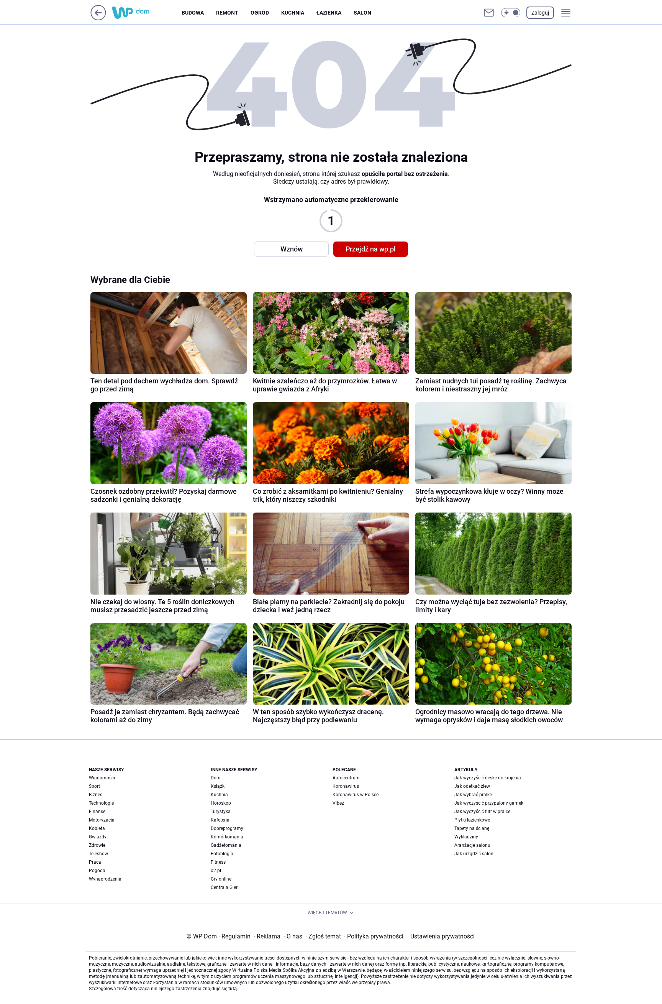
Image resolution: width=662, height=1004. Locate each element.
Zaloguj (540, 13)
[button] (510, 12)
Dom (216, 778)
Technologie (101, 803)
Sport (94, 786)
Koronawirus (346, 786)
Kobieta (97, 828)
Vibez (338, 803)
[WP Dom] (147, 13)
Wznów (291, 249)
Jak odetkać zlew (472, 786)
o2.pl (216, 870)
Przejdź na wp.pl (371, 249)
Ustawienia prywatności (441, 936)
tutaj (233, 988)
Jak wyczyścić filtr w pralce (482, 811)
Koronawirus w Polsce (356, 794)
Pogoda (97, 870)
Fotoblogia (222, 853)
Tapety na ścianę (471, 828)
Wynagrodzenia (105, 879)
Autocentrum (346, 778)
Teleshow (98, 853)
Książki (218, 786)
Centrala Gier (224, 887)
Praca (95, 862)
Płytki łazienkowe (472, 820)
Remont (227, 13)
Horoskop (221, 803)
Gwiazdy (98, 837)
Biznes (95, 794)
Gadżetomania (226, 845)
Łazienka (328, 13)
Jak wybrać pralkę (473, 794)
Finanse (97, 811)
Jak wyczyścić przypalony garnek (488, 803)
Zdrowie (97, 845)
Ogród (260, 13)
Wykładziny (466, 837)
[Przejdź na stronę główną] (98, 18)
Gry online (221, 879)
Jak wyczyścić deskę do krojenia (487, 778)
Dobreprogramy (227, 828)
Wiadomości (102, 778)
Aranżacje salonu (472, 845)
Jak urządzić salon (473, 853)
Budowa (193, 13)
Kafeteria (220, 820)
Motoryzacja (102, 820)
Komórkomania (227, 837)
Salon (362, 13)
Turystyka (221, 811)
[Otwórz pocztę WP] (489, 13)
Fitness (218, 862)
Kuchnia (292, 13)
